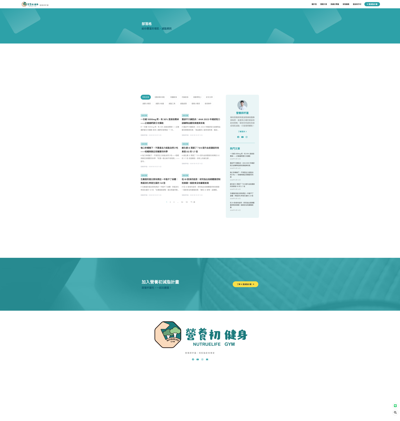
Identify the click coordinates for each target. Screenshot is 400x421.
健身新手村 (357, 4)
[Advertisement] (200, 59)
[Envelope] (207, 359)
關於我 (314, 4)
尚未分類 (144, 115)
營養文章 (323, 4)
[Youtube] (242, 137)
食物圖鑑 (346, 4)
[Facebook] (238, 137)
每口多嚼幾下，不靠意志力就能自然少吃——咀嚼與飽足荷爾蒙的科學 (241, 175)
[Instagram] (247, 137)
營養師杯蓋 (44, 5)
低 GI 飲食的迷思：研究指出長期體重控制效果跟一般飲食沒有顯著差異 (242, 205)
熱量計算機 (335, 4)
